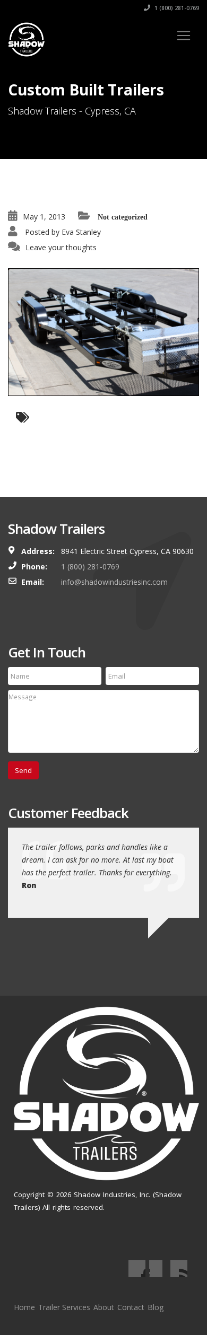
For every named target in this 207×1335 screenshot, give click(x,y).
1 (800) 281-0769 (176, 8)
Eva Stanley (81, 232)
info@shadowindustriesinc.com (114, 582)
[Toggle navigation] (184, 35)
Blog (155, 1307)
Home (24, 1307)
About (103, 1307)
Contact (130, 1307)
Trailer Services (64, 1307)
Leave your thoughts (61, 247)
